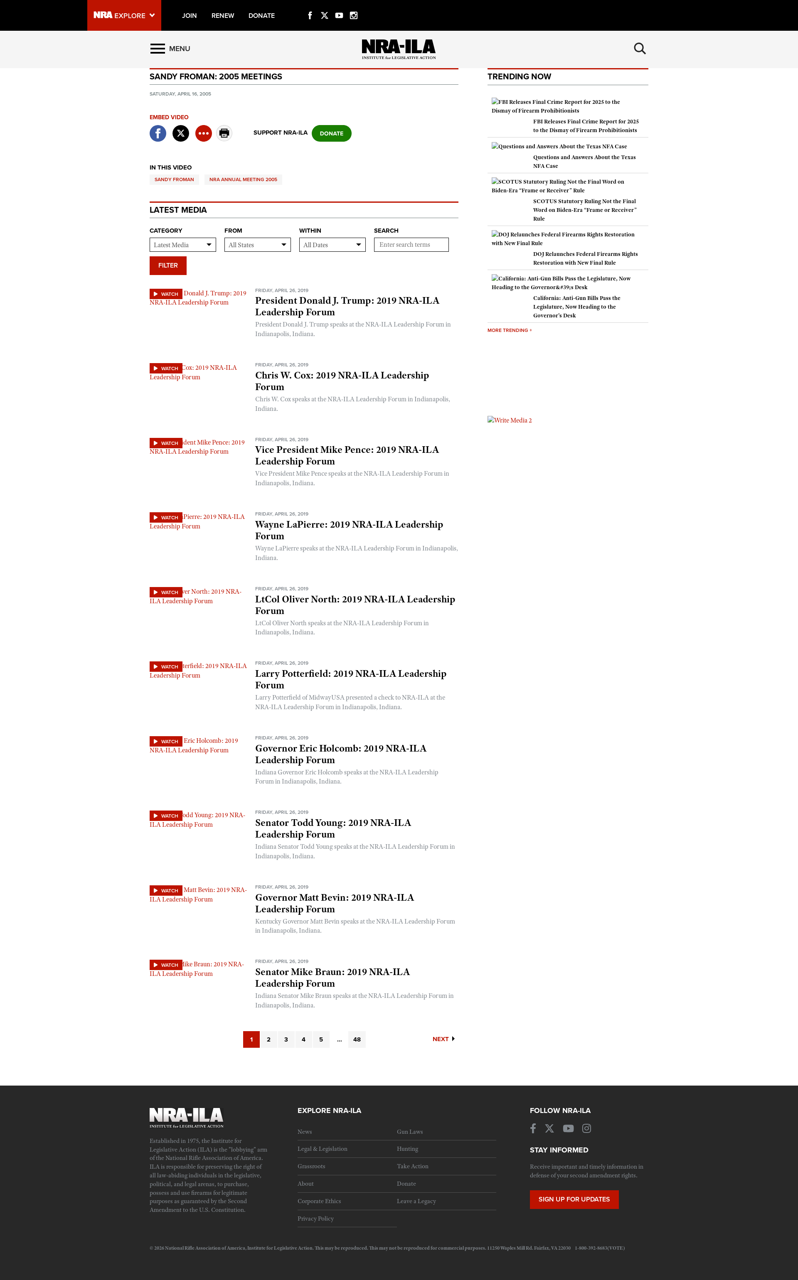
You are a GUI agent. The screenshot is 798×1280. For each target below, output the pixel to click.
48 (357, 1039)
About (306, 1183)
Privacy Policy (316, 1218)
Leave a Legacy (416, 1201)
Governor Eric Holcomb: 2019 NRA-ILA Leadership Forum (340, 754)
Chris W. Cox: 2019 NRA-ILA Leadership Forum (342, 381)
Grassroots (311, 1166)
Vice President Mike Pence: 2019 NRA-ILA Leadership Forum (347, 455)
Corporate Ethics (319, 1201)
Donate (406, 1183)
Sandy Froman (174, 179)
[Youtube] (339, 6)
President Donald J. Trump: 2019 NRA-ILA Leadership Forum (347, 306)
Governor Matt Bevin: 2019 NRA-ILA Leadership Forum (334, 903)
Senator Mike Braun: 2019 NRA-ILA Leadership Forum (332, 978)
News (305, 1131)
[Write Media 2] (510, 420)
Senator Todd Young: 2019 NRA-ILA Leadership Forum (333, 828)
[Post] (180, 128)
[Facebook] (310, 6)
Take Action (413, 1166)
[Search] (640, 48)
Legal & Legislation (322, 1148)
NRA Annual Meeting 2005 (243, 179)
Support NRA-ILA (281, 132)
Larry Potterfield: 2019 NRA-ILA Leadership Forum (351, 679)
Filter (168, 265)
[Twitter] (324, 6)
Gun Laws (410, 1131)
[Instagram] (354, 6)
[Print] (224, 139)
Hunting (407, 1148)
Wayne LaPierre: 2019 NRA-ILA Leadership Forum (349, 530)
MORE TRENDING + (510, 330)
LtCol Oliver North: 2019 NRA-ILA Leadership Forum (355, 605)
